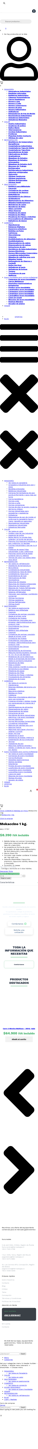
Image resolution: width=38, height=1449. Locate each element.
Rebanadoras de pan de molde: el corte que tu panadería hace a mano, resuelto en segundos (22, 519)
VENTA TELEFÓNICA (10, 1311)
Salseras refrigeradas (18, 172)
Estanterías (13, 285)
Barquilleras (13, 144)
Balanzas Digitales (16, 227)
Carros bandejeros (16, 99)
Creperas (12, 237)
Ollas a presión (15, 209)
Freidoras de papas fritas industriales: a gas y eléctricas (20, 550)
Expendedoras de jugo (18, 152)
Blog (3, 1286)
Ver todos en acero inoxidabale (20, 754)
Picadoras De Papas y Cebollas (22, 217)
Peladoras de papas (17, 213)
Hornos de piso (15, 108)
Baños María (13, 128)
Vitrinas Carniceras (16, 176)
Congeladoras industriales (20, 146)
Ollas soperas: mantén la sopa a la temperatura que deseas (22, 668)
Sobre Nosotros (8, 1280)
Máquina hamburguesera (19, 203)
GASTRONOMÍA (10, 606)
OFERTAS (8, 784)
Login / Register (10, 1399)
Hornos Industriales (17, 110)
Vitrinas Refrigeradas (17, 180)
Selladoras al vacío (16, 267)
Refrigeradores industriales (20, 170)
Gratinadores (14, 199)
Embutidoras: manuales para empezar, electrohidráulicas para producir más (22, 622)
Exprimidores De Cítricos (19, 196)
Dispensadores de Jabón (19, 243)
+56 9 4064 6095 (8, 1271)
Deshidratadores (15, 241)
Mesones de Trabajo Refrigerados (17, 167)
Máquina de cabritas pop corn (21, 257)
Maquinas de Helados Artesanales (17, 161)
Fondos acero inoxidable (19, 287)
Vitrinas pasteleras (17, 178)
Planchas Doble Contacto (19, 136)
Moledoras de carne (17, 205)
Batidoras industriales (18, 95)
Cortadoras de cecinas (18, 190)
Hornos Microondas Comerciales (22, 253)
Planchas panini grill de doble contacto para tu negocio (20, 555)
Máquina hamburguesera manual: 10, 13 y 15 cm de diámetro (22, 654)
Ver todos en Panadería (17, 1373)
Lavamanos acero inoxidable (21, 292)
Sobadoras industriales (18, 118)
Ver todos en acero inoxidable (20, 1389)
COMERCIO (8, 681)
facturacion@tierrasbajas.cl (13, 1247)
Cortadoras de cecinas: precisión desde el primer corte (21, 615)
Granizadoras (14, 156)
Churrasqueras (14, 130)
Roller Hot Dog (14, 265)
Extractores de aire (17, 247)
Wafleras (12, 275)
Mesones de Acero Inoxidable (21, 300)
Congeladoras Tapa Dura (19, 150)
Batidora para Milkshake (19, 186)
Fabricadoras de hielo (18, 154)
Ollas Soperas (14, 211)
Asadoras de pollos (17, 126)
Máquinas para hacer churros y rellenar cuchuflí (21, 730)
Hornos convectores (17, 106)
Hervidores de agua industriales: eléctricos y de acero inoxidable (21, 716)
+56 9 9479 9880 (8, 1259)
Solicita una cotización (19, 931)
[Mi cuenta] (31, 791)
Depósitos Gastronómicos (20, 283)
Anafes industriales (17, 124)
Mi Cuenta (6, 1324)
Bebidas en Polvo (16, 231)
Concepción (6, 1295)
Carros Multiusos (16, 281)
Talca (4, 1292)
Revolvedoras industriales (20, 116)
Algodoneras (14, 225)
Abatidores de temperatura (20, 142)
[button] (19, 371)
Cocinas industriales (17, 132)
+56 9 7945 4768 (8, 1249)
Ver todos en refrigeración (19, 564)
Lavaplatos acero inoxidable (21, 294)
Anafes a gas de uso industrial (20, 533)
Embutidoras (14, 194)
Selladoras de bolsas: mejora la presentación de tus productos (21, 739)
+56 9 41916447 (12, 1315)
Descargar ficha (6, 871)
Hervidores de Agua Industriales (22, 249)
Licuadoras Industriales (19, 255)
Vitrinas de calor (15, 138)
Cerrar (2, 1405)
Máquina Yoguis (15, 259)
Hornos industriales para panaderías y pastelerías (18, 512)
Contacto (5, 1283)
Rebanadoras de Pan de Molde (21, 114)
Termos (11, 271)
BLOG (6, 786)
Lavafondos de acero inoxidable (21, 768)
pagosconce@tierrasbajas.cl (13, 1269)
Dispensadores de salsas (19, 245)
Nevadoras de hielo (16, 207)
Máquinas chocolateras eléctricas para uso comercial (22, 698)
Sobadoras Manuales (17, 120)
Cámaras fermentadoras (19, 97)
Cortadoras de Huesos (18, 192)
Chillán (5, 1289)
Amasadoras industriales (19, 91)
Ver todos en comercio (17, 683)
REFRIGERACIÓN (11, 562)
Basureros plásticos (17, 229)
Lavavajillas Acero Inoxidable (21, 296)
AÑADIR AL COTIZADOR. (10, 874)
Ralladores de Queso (17, 221)
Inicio (2, 811)
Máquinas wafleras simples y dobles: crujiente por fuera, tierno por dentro (22, 748)
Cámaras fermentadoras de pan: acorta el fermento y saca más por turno (22, 495)
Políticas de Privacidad (11, 1301)
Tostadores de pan (16, 273)
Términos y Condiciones (11, 1298)
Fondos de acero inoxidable (19, 766)
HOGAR (7, 782)
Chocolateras (14, 235)
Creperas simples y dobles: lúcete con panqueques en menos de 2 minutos (22, 703)
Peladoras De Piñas (17, 215)
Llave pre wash (15, 298)
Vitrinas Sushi (14, 182)
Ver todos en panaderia (17, 483)
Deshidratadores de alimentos (21, 239)
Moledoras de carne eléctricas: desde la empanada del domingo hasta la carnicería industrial (21, 659)
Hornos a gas (14, 101)
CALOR (7, 529)
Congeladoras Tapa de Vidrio (21, 148)
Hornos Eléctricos (16, 251)
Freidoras (12, 134)
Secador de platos (16, 304)
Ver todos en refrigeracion (19, 1395)
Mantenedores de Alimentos (20, 201)
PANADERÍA (9, 481)
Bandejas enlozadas (17, 93)
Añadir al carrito (5, 878)
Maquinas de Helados (17, 158)
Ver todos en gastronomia (18, 608)
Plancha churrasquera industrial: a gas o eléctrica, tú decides (22, 542)
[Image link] (4, 1236)
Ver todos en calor (15, 531)
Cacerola (12, 188)
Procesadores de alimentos (20, 219)
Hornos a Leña (14, 103)
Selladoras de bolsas (17, 269)
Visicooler (13, 174)
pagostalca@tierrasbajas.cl (13, 1257)
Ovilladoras (13, 112)
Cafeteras (12, 233)
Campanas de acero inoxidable (22, 279)
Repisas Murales (15, 302)
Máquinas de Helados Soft (20, 164)
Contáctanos (17, 924)
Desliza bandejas (15, 762)
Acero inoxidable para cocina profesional (20, 752)
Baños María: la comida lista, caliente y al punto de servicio (20, 538)
